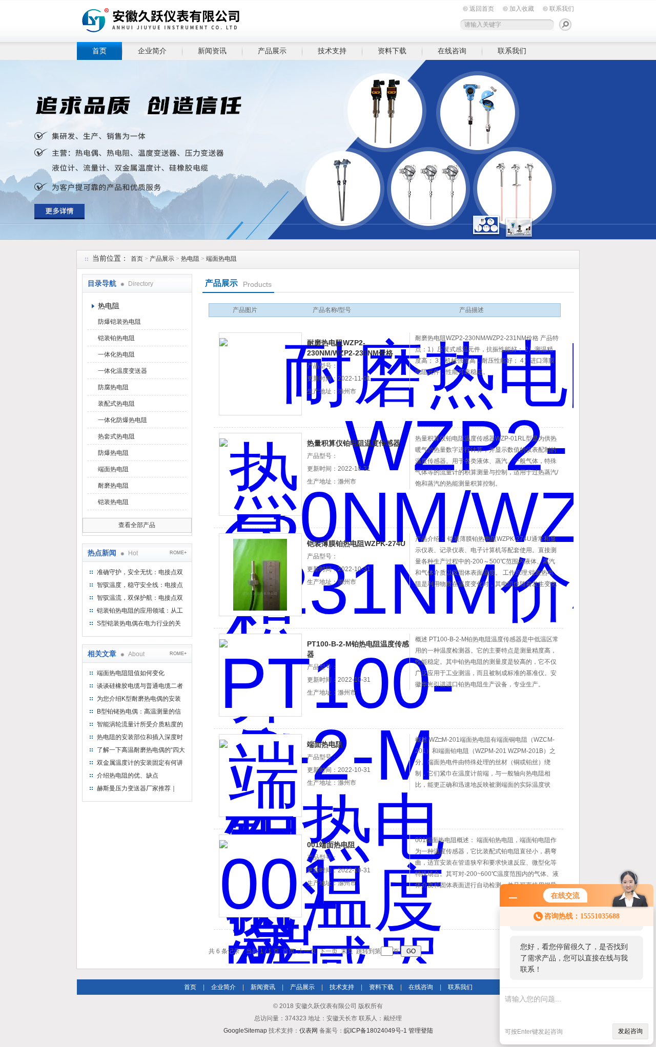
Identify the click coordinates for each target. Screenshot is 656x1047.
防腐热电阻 (113, 387)
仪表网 (308, 1030)
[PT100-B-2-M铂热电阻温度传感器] (260, 675)
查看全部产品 (136, 525)
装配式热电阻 (116, 403)
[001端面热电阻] (260, 875)
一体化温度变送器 (122, 370)
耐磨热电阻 (113, 485)
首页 (99, 51)
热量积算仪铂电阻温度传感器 (353, 443)
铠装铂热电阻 (116, 338)
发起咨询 (630, 1031)
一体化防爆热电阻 (122, 420)
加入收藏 (521, 8)
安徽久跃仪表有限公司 (236, 19)
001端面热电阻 (331, 845)
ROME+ (178, 552)
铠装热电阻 (113, 502)
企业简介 (152, 51)
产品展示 (272, 51)
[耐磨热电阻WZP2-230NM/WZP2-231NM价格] (260, 373)
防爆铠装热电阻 (119, 321)
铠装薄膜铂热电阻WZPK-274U (356, 543)
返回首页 (481, 8)
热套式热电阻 (116, 436)
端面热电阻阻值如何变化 (131, 673)
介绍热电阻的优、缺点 (127, 775)
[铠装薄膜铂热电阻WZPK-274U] (260, 574)
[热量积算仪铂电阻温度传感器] (260, 474)
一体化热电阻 (116, 354)
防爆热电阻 (113, 452)
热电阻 (190, 258)
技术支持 (332, 51)
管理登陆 (420, 1030)
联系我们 (561, 8)
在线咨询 (452, 51)
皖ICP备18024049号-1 (375, 1030)
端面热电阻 (221, 258)
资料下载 (392, 51)
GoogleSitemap (245, 1030)
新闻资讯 (212, 51)
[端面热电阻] (260, 775)
